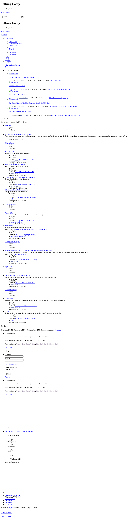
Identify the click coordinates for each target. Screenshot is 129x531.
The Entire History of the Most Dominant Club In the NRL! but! (29, 103)
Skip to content (5, 12)
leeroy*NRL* (23, 80)
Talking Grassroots (11, 204)
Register (7, 377)
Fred (12, 320)
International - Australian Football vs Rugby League (30, 229)
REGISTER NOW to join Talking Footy (18, 134)
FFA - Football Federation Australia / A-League (20, 177)
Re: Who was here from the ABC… (26, 318)
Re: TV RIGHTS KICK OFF (24, 172)
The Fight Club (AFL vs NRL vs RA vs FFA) (63, 106)
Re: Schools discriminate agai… (25, 220)
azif (12, 199)
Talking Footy (9, 143)
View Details (9, 348)
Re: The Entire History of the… (25, 283)
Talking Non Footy (11, 290)
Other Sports (9, 298)
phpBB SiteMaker (6, 513)
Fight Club (8, 267)
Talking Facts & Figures (12, 242)
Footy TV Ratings (55, 80)
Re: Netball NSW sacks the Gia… (26, 306)
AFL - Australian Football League (60, 89)
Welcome (8, 125)
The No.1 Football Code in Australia (20, 112)
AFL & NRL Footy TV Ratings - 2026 (21, 77)
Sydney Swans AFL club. (17, 86)
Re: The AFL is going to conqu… (25, 235)
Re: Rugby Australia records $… (25, 197)
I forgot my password (11, 364)
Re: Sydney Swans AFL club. (24, 159)
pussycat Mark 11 (16, 222)
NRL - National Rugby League (58, 98)
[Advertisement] (66, 411)
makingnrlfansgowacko (18, 236)
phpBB (11, 507)
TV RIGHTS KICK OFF (17, 94)
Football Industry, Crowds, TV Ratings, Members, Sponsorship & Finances (29, 250)
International (9, 226)
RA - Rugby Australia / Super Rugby (16, 190)
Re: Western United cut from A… (25, 184)
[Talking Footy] (4, 35)
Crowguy (57, 330)
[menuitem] (13, 42)
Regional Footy (10, 213)
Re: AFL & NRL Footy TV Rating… (27, 259)
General (7, 311)
